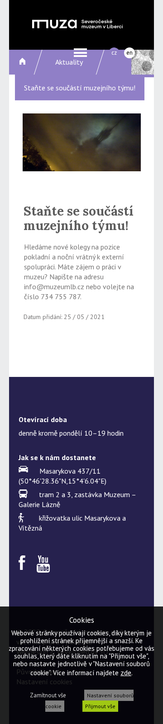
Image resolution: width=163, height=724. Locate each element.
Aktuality (69, 61)
